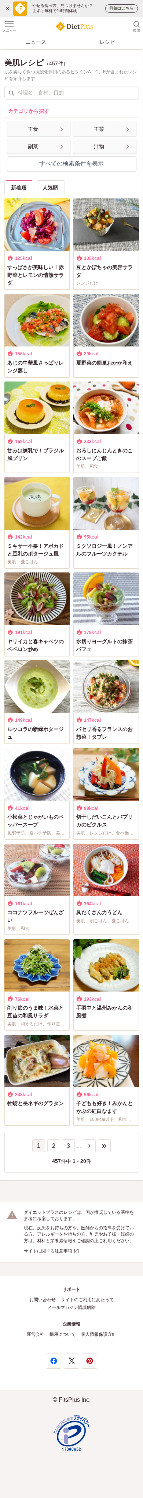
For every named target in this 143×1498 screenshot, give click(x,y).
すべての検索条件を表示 (71, 163)
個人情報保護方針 (98, 1334)
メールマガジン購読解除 (71, 1307)
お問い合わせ (42, 1299)
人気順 (50, 188)
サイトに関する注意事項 (48, 1251)
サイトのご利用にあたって (87, 1299)
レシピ (107, 42)
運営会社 (35, 1334)
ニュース (36, 42)
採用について (63, 1334)
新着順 (18, 188)
